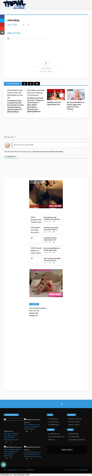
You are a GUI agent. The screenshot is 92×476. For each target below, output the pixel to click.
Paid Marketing (53, 425)
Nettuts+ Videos (74, 422)
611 (6, 442)
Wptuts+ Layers (74, 425)
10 (11, 458)
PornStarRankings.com (56, 437)
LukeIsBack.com (54, 434)
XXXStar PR (33, 315)
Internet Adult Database (37, 308)
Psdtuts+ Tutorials (75, 419)
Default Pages (74, 434)
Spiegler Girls (33, 313)
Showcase (13, 470)
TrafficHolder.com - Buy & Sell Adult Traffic (15, 475)
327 (6, 458)
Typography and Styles (77, 440)
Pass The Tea (34, 311)
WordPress (30, 470)
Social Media (52, 419)
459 (26, 431)
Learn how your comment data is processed (47, 151)
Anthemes (84, 470)
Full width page (74, 437)
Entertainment (53, 422)
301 (26, 459)
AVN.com (51, 440)
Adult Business (8, 431)
